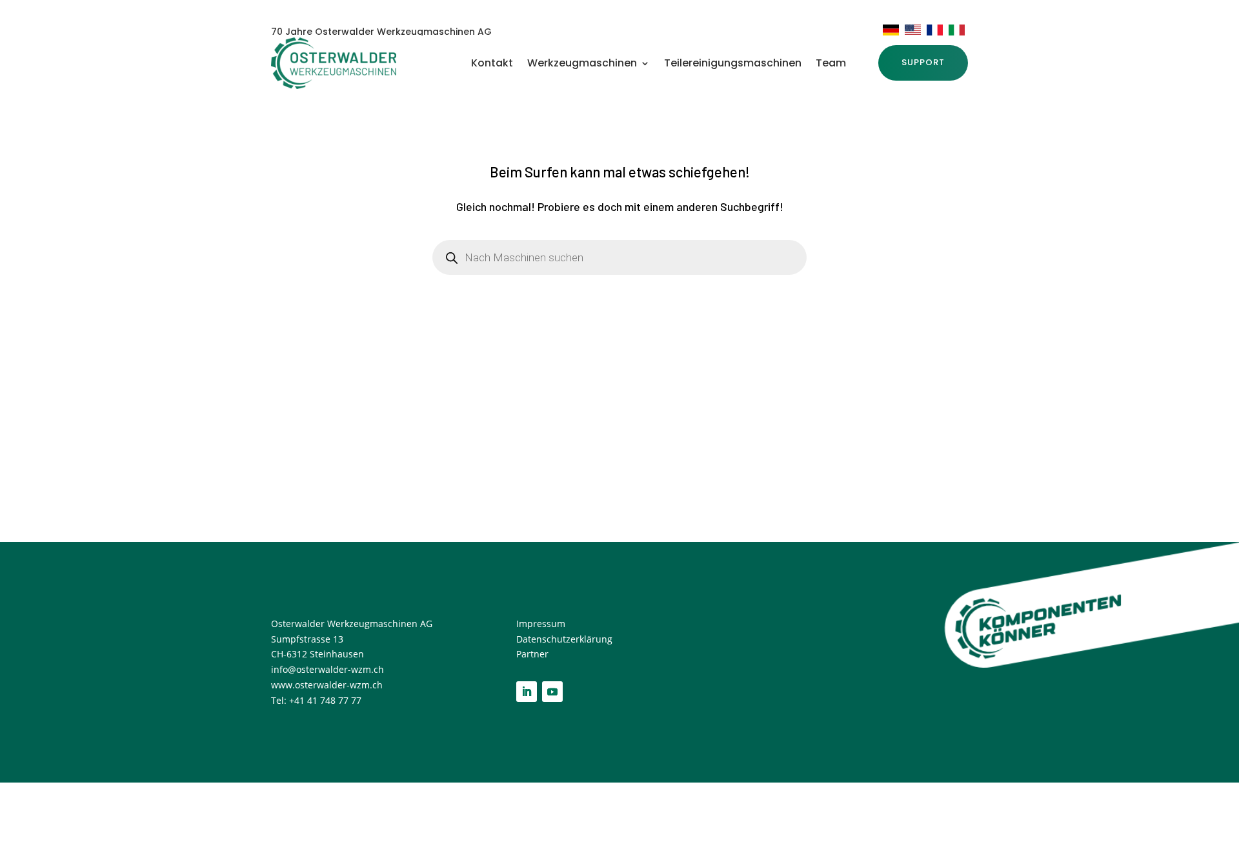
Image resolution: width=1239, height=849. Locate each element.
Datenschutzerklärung (564, 639)
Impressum (542, 623)
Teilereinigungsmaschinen (732, 64)
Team (831, 64)
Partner (532, 654)
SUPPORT (923, 62)
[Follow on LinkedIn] (526, 691)
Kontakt (492, 64)
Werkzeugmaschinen (582, 64)
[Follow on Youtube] (552, 691)
